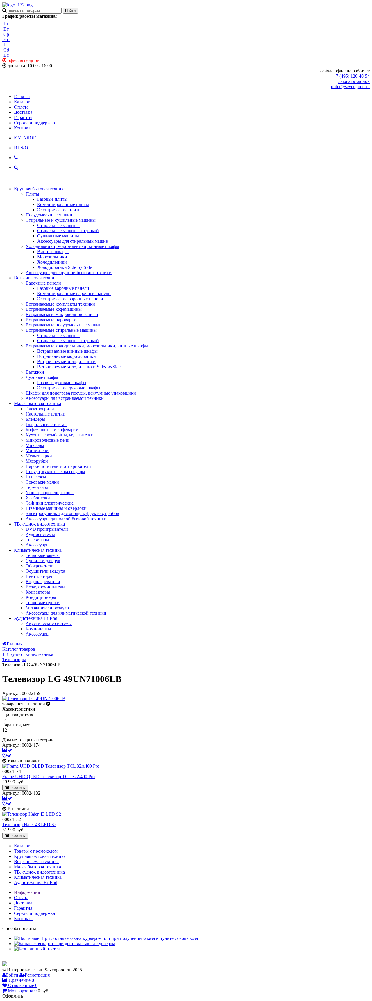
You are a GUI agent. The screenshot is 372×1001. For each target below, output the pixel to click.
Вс (6, 55)
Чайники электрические (50, 502)
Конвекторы (38, 592)
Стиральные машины (58, 225)
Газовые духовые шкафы (61, 382)
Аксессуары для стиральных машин (72, 241)
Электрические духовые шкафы (68, 387)
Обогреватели (39, 565)
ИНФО (21, 147)
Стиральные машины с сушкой (68, 230)
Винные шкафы (53, 251)
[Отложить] (7, 755)
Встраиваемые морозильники (66, 356)
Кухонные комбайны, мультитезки (60, 434)
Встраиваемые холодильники (66, 361)
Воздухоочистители (45, 586)
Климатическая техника (38, 550)
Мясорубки (37, 461)
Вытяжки (35, 372)
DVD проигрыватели (47, 529)
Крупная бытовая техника (40, 188)
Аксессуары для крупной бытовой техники (69, 272)
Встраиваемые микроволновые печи (62, 314)
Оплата (21, 106)
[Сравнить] (7, 750)
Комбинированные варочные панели (74, 293)
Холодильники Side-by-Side (64, 267)
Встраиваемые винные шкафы (67, 351)
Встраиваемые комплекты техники (60, 303)
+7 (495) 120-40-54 (351, 76)
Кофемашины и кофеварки (52, 429)
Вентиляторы (39, 576)
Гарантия (23, 117)
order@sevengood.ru (350, 86)
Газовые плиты (52, 199)
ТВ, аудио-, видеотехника (39, 523)
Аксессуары (37, 544)
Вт (6, 28)
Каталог (22, 101)
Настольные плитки (45, 413)
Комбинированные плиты (63, 204)
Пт (6, 44)
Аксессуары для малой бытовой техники (66, 518)
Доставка (23, 112)
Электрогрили (40, 408)
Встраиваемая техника (36, 277)
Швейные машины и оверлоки (56, 508)
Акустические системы (49, 623)
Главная (22, 96)
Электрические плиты (59, 209)
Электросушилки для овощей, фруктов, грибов (72, 513)
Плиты (32, 193)
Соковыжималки (42, 482)
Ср (6, 34)
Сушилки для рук (43, 560)
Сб (6, 49)
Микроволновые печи (47, 440)
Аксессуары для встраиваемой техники (65, 398)
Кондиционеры (41, 597)
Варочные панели (43, 283)
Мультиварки (39, 455)
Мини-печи (37, 450)
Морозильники (52, 256)
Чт (6, 39)
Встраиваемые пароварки (51, 319)
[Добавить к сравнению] (7, 798)
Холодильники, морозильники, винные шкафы (72, 246)
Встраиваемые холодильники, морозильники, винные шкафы (87, 345)
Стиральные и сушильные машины (61, 220)
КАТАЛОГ (25, 137)
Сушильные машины (58, 235)
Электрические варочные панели (70, 298)
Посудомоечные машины (51, 214)
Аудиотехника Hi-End (35, 618)
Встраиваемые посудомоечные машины (65, 324)
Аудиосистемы (40, 534)
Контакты (23, 127)
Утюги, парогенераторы (50, 492)
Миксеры (35, 445)
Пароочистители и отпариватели (58, 466)
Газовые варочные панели (63, 288)
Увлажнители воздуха (47, 607)
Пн (6, 23)
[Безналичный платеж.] (38, 948)
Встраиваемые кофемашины (54, 309)
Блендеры (35, 419)
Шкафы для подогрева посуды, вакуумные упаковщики (81, 393)
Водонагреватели (43, 581)
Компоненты (38, 628)
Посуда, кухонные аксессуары (55, 471)
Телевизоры (37, 539)
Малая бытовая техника (37, 403)
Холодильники (52, 262)
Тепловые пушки (43, 602)
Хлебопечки (38, 497)
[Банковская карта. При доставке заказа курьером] (64, 943)
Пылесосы (36, 476)
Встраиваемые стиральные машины (61, 330)
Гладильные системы (46, 424)
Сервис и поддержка (34, 122)
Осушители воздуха (45, 571)
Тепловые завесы (43, 555)
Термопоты (37, 487)
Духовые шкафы (42, 377)
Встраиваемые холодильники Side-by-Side (79, 366)
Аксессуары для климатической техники (66, 612)
